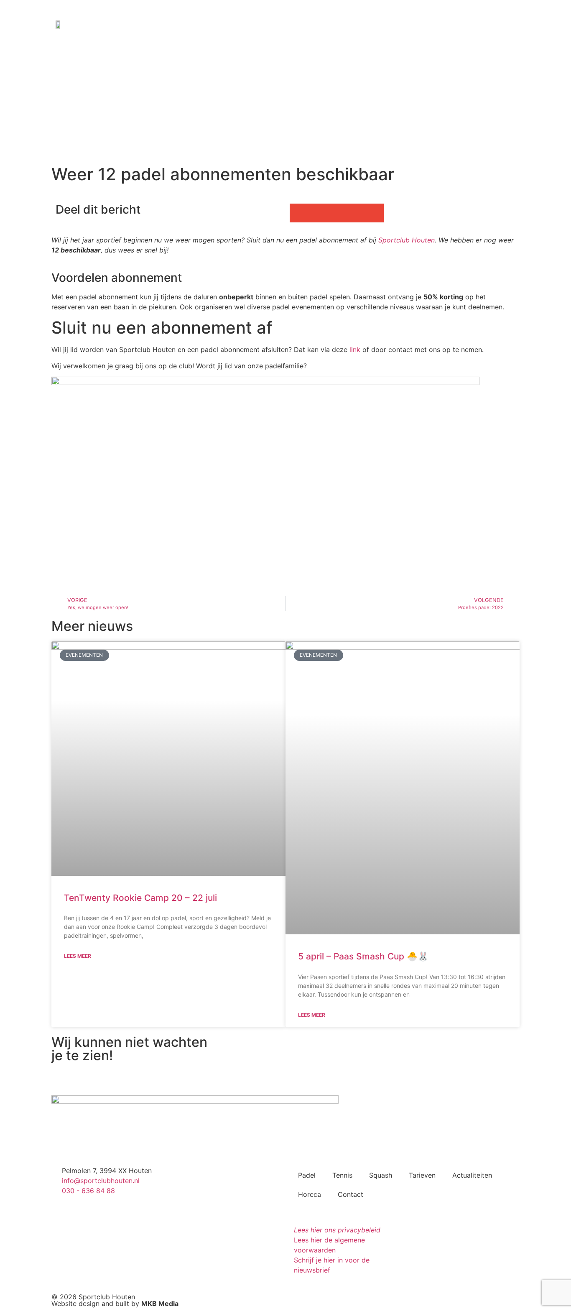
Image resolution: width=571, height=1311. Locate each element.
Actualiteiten (472, 1175)
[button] (299, 213)
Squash (380, 1175)
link (354, 349)
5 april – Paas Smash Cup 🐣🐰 (363, 956)
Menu (497, 23)
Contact (350, 1194)
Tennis (342, 1175)
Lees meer (77, 956)
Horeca (309, 1194)
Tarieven (422, 1175)
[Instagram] (453, 23)
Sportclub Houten (406, 240)
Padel (307, 1175)
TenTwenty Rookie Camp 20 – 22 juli (140, 898)
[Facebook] (436, 23)
